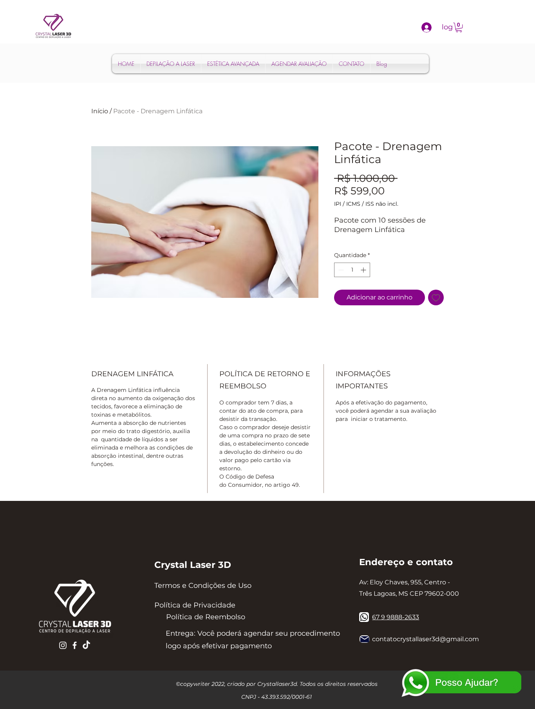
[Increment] (364, 270)
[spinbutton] (352, 270)
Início (99, 111)
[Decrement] (340, 270)
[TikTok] (86, 645)
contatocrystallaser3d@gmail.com (425, 639)
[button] (459, 27)
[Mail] (364, 639)
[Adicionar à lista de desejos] (436, 297)
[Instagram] (63, 645)
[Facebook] (75, 645)
